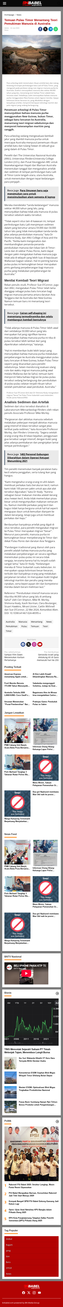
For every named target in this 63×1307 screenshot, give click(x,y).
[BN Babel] (32, 3)
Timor (9, 631)
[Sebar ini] (40, 29)
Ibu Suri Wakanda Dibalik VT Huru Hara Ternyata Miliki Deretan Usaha (37, 1059)
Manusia (23, 621)
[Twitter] (28, 644)
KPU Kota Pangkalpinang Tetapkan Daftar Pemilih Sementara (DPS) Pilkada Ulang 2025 (31, 1219)
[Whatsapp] (55, 29)
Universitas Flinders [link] (23, 158)
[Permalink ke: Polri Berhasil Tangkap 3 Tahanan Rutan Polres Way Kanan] (17, 762)
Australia (10, 621)
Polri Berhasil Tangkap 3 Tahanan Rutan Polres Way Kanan (16, 773)
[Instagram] (34, 644)
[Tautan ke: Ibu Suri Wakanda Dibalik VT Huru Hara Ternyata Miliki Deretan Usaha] (10, 1062)
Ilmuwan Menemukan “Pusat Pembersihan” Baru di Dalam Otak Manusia (16, 703)
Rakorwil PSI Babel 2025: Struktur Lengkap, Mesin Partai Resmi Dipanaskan (31, 1186)
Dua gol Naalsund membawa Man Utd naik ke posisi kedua (46, 793)
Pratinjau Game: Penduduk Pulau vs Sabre (45, 703)
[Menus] (4, 3)
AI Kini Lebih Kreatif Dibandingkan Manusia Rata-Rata (46, 675)
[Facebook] (23, 644)
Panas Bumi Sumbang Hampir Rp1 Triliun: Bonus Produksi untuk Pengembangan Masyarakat (38, 1103)
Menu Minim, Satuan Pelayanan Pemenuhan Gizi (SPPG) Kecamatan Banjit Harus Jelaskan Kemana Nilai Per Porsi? (45, 784)
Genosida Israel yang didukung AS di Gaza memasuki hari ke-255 (48, 656)
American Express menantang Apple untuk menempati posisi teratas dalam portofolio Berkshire (16, 675)
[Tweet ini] (45, 29)
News (6, 30)
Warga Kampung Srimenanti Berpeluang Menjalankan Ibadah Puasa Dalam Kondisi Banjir (17, 820)
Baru (8, 1262)
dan (8, 1256)
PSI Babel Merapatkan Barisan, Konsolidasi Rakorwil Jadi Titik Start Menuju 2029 (33, 1194)
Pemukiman (11, 626)
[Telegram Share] (50, 29)
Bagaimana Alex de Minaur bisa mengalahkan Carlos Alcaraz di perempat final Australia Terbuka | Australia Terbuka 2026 (45, 694)
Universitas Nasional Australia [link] (39, 155)
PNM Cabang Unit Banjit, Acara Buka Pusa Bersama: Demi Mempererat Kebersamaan (16, 746)
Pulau (24, 626)
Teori (45, 626)
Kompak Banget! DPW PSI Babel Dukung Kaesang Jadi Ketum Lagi (34, 1202)
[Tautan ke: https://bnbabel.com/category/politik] (57, 1121)
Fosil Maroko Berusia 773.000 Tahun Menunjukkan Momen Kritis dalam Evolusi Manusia (17, 684)
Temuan (35, 626)
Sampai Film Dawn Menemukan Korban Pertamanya (14, 656)
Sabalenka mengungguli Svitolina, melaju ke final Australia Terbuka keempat (45, 684)
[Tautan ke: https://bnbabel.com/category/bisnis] (57, 993)
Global (9, 1239)
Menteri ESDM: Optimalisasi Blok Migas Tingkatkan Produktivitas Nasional (37, 1088)
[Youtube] (39, 644)
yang (8, 1250)
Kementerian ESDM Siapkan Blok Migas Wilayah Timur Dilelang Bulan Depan (37, 1074)
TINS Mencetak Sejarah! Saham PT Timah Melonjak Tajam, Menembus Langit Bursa (27, 1051)
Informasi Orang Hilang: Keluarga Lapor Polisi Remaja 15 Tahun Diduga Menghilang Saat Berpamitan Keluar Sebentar (45, 748)
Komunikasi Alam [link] (49, 609)
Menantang (36, 621)
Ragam (9, 1244)
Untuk (9, 1267)
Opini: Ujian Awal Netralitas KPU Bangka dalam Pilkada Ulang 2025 (30, 1211)
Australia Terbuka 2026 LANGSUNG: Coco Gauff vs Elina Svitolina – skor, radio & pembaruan (17, 694)
